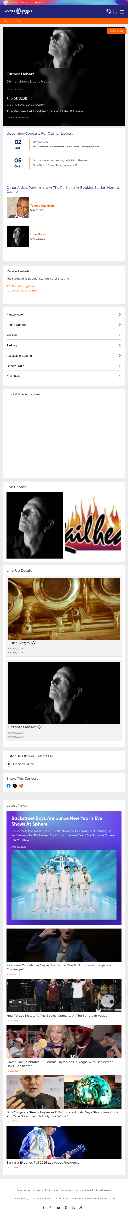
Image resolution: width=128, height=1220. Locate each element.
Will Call (11, 335)
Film (24, 2)
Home (7, 21)
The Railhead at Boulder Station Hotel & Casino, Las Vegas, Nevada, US (68, 146)
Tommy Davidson (42, 205)
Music (14, 2)
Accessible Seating (19, 355)
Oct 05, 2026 (15, 652)
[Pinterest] (70, 1207)
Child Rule (13, 376)
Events (19, 21)
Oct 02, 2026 (15, 648)
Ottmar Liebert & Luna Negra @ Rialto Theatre (60, 160)
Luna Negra (38, 234)
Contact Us (62, 1198)
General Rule (15, 366)
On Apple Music (23, 764)
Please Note (14, 314)
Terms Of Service (42, 1198)
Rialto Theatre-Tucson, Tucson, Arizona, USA (55, 165)
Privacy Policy (20, 1198)
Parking (11, 345)
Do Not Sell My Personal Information (94, 1198)
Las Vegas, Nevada (17, 117)
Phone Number (16, 324)
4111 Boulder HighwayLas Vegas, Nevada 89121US (22, 290)
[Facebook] (47, 1207)
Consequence (5, 2)
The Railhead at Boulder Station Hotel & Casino (45, 111)
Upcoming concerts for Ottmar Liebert (39, 133)
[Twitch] (77, 1207)
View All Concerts (16, 89)
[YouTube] (62, 1207)
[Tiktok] (84, 1207)
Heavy (39, 2)
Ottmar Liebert (41, 141)
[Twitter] (54, 1207)
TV (30, 2)
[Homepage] (19, 12)
